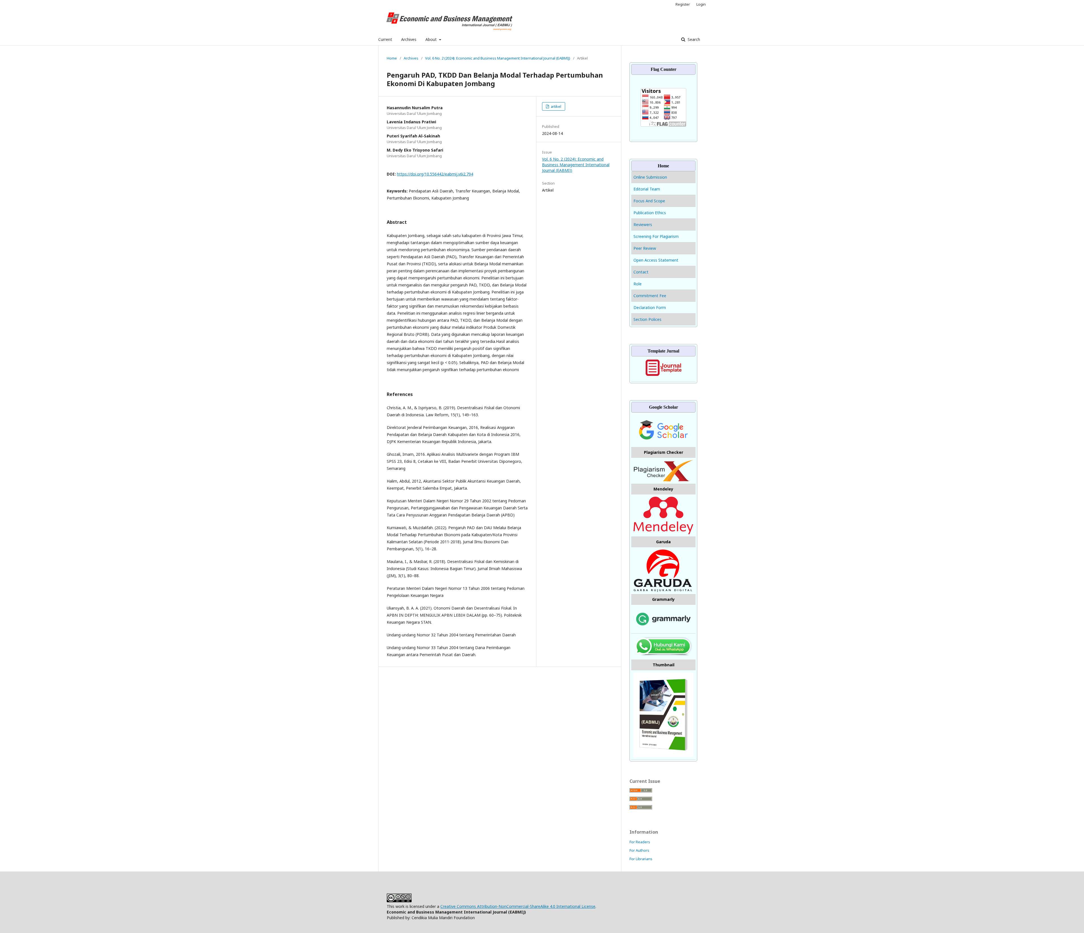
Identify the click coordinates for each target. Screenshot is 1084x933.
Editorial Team (646, 189)
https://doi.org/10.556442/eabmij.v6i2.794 (435, 174)
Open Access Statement (655, 260)
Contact (640, 272)
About (431, 39)
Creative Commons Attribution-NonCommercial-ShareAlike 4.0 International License (517, 906)
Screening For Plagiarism (656, 236)
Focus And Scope (649, 200)
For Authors (639, 850)
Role (637, 283)
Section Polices (647, 319)
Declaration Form (649, 307)
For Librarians (641, 858)
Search (693, 39)
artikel (555, 106)
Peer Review (644, 248)
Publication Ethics (649, 212)
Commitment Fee (649, 295)
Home (392, 58)
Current (385, 39)
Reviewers (642, 224)
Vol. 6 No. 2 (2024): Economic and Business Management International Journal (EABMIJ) (497, 58)
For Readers (640, 841)
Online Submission (650, 177)
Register (683, 4)
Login (701, 4)
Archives (408, 39)
